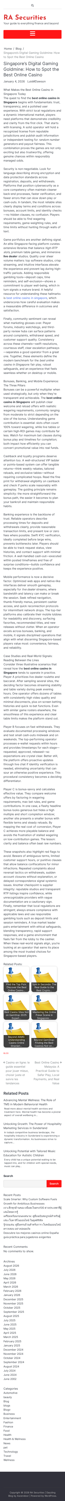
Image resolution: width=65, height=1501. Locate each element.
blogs (6, 1405)
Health (7, 1434)
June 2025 (9, 1324)
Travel (7, 1455)
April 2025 (9, 1332)
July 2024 (9, 1370)
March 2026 (10, 1286)
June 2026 (9, 1274)
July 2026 (9, 1269)
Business (9, 1413)
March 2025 (10, 1337)
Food (6, 1430)
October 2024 (11, 1358)
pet (5, 1447)
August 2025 (11, 1316)
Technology (10, 1451)
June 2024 (10, 1374)
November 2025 (13, 1303)
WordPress (50, 1496)
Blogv (6, 1409)
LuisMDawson (36, 81)
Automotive (10, 1392)
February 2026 (12, 1290)
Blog (5, 1053)
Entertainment (12, 1418)
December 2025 (13, 1299)
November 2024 (13, 1353)
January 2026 (11, 1295)
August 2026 (11, 1265)
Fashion (8, 1422)
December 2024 (13, 1349)
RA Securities (24, 18)
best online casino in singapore (26, 298)
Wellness (9, 1460)
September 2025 (13, 1311)
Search (8, 1176)
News (6, 1443)
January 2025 (11, 1345)
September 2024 (13, 1362)
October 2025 (11, 1307)
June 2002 (9, 1379)
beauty (7, 1397)
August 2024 (11, 1366)
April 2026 (9, 1282)
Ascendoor (23, 1496)
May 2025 (9, 1328)
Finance (8, 1426)
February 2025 (12, 1341)
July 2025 (9, 1320)
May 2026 (9, 1278)
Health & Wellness (14, 1439)
